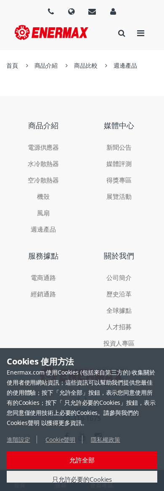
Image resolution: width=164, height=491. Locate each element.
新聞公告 (118, 147)
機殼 (43, 196)
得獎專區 (118, 180)
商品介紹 (46, 65)
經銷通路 (43, 294)
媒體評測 (118, 163)
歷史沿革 (118, 294)
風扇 (43, 213)
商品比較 (85, 65)
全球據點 (118, 310)
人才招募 (118, 326)
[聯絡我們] (92, 11)
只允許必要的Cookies (82, 479)
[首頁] (51, 32)
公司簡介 (118, 277)
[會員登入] (113, 11)
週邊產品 (125, 65)
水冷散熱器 (43, 163)
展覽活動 (118, 196)
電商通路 (43, 277)
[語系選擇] (51, 11)
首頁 (12, 65)
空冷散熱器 (43, 180)
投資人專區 (119, 343)
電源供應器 (43, 147)
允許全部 (81, 460)
